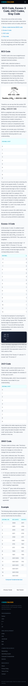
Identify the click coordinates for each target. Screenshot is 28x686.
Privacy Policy (5, 668)
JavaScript (4, 639)
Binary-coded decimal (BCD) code (13, 27)
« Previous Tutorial (7, 590)
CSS (3, 636)
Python (3, 616)
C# (2, 626)
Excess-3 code (7, 30)
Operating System (6, 653)
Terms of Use (5, 671)
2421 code (6, 33)
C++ (3, 621)
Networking (4, 651)
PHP (3, 641)
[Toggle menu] (25, 2)
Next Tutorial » (20, 590)
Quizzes (4, 659)
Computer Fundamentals (8, 656)
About (3, 666)
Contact (4, 674)
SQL (3, 644)
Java (3, 618)
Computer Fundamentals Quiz (14, 579)
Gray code (6, 36)
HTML (3, 633)
